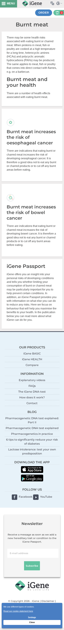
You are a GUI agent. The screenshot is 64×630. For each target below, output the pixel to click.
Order (43, 12)
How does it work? (32, 397)
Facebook (25, 496)
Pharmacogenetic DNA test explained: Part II (32, 420)
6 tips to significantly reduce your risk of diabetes (32, 441)
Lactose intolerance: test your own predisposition (32, 451)
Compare (32, 365)
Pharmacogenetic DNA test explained (32, 428)
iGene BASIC (32, 353)
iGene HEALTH (32, 359)
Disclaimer (47, 601)
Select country (60, 3)
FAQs (32, 386)
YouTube (46, 496)
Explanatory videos (32, 380)
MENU (11, 3)
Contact (32, 403)
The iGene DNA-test (32, 391)
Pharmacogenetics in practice (32, 433)
